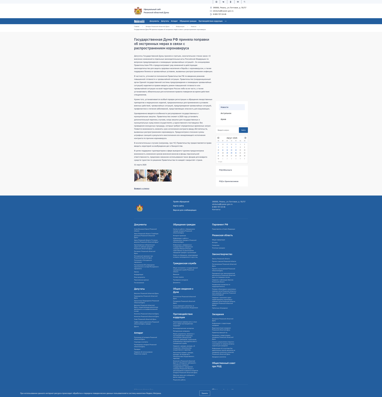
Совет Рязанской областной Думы (145, 319)
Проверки (137, 349)
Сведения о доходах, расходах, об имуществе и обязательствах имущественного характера (184, 348)
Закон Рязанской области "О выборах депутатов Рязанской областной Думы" (146, 235)
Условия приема (178, 277)
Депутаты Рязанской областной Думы (146, 293)
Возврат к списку (141, 188)
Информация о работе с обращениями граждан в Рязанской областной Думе (184, 240)
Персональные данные (141, 280)
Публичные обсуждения (220, 308)
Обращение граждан (188, 21)
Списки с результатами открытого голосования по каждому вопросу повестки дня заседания (223, 343)
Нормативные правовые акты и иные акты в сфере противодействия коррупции (185, 323)
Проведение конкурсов (180, 280)
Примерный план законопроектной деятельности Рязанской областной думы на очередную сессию (223, 275)
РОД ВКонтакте (225, 170)
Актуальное (226, 113)
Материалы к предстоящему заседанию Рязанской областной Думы (222, 337)
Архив (223, 119)
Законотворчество (222, 254)
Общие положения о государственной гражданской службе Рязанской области (185, 269)
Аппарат (174, 21)
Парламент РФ (220, 224)
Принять (205, 393)
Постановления (139, 282)
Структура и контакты (141, 342)
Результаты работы (179, 380)
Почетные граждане (218, 248)
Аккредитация (138, 274)
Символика (215, 245)
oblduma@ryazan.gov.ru (223, 11)
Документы (154, 21)
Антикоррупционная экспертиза (183, 328)
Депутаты (165, 21)
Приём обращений (181, 201)
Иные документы (139, 277)
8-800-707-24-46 (219, 14)
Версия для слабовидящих (184, 210)
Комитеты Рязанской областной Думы (146, 314)
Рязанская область (222, 235)
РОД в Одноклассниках (228, 181)
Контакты (216, 209)
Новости (224, 107)
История (215, 242)
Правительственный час (219, 332)
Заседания (218, 314)
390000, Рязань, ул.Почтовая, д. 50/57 (229, 7)
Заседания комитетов (219, 357)
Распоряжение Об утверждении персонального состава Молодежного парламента (146, 267)
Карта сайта (178, 206)
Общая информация (218, 240)
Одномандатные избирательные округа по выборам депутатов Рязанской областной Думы (144, 247)
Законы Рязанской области (221, 258)
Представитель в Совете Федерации (223, 229)
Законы (136, 272)
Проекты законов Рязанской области (224, 261)
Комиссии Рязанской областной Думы (146, 316)
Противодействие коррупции (211, 21)
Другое (136, 326)
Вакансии (176, 274)
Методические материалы (181, 331)
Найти (243, 130)
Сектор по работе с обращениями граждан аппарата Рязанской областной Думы (184, 231)
